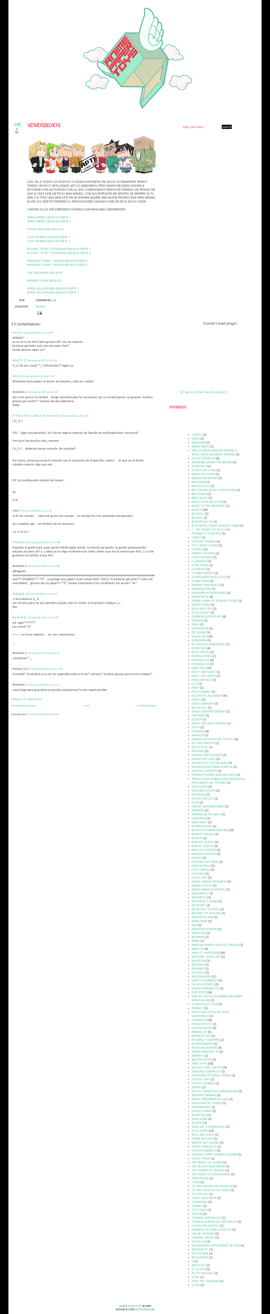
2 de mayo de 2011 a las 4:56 (41, 360)
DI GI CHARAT (201, 612)
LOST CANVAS (201, 870)
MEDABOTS (199, 897)
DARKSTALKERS (201, 589)
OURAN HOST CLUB (205, 1004)
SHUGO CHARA (201, 1111)
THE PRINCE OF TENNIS (207, 1162)
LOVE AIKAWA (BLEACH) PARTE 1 (48, 237)
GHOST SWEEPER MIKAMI (208, 711)
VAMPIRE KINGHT (203, 1237)
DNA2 (195, 624)
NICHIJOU (198, 972)
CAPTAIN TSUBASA (204, 541)
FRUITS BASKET (201, 692)
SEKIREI (196, 1087)
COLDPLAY (198, 569)
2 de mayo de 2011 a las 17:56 (42, 617)
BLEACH (40, 306)
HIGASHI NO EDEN (203, 759)
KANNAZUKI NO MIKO (206, 814)
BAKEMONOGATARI (205, 478)
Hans (15, 332)
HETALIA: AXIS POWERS (207, 755)
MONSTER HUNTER (204, 929)
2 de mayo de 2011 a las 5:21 (39, 376)
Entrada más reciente (23, 705)
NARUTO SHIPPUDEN (205, 953)
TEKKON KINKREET (204, 1150)
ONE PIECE (199, 992)
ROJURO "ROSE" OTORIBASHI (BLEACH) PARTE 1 (59, 249)
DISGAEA (197, 620)
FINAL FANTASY (201, 680)
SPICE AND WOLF (203, 1135)
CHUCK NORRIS (202, 557)
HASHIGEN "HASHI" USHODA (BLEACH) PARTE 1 (57, 261)
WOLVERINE (200, 1257)
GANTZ (196, 699)
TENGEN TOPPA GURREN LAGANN (214, 1154)
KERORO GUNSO (203, 842)
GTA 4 (196, 727)
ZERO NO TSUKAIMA (205, 1281)
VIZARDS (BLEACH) (43, 126)
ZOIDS (196, 1285)
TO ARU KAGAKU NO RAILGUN (212, 1186)
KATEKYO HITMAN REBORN (210, 830)
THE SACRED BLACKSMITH (208, 1166)
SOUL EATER (200, 1131)
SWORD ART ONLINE (205, 1142)
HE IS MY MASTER (203, 743)
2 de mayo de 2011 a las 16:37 (41, 594)
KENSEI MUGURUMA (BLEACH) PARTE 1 (53, 288)
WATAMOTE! (200, 1249)
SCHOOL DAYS (201, 1079)
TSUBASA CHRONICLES (206, 1218)
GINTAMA (198, 715)
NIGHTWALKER (201, 976)
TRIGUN (197, 1214)
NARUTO (198, 949)
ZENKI (195, 1277)
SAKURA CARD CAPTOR (207, 1067)
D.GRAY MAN (200, 581)
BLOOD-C (198, 514)
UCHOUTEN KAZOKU (205, 1226)
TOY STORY (199, 1210)
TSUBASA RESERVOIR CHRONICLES (214, 1222)
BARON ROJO (201, 486)
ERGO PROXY (200, 652)
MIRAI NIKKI (199, 921)
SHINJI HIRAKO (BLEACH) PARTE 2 (49, 221)
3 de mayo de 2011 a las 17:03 (46, 669)
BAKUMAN (198, 482)
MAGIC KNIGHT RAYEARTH (209, 881)
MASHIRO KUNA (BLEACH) (44, 280)
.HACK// (197, 434)
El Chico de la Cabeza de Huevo (33, 415)
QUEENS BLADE (202, 1028)
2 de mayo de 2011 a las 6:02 (42, 392)
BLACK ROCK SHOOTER (207, 502)
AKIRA (196, 438)
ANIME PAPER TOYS (130, 1306)
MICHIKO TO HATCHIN (206, 913)
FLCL (194, 684)
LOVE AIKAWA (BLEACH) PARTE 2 (48, 241)
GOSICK (197, 719)
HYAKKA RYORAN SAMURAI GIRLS (214, 775)
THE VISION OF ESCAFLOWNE (211, 1174)
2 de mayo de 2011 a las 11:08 (43, 566)
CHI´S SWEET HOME (205, 545)
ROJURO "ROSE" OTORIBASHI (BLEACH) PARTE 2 (59, 253)
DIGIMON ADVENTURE (206, 616)
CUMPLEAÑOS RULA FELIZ (209, 577)
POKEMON (199, 1020)
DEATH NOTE (200, 597)
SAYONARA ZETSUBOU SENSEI (211, 1075)
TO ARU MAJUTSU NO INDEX (211, 1190)
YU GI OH (198, 1269)
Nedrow (17, 617)
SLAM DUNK (199, 1119)
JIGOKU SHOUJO (203, 798)
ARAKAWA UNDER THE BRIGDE (212, 462)
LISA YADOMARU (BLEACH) (44, 273)
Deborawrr (19, 542)
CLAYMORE (199, 561)
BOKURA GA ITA (202, 521)
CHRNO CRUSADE (203, 553)
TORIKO (197, 1206)
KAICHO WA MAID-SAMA (208, 806)
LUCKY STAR (199, 877)
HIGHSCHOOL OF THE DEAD (210, 763)
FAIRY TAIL (198, 668)
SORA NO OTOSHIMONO (208, 1127)
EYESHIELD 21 (200, 664)
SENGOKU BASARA (204, 1095)
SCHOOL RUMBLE (203, 1083)
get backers (199, 707)
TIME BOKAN (200, 1178)
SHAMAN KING (201, 1107)
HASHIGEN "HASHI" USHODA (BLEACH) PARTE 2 (57, 265)
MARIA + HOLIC (202, 885)
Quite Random (145, 1309)
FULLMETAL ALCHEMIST (207, 695)
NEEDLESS (198, 964)
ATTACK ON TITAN (204, 470)
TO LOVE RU (200, 1194)
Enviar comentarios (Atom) (43, 714)
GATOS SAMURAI (203, 703)
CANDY (196, 537)
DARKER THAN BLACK (205, 585)
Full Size (219, 392)
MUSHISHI (198, 937)
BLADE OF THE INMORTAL (208, 506)
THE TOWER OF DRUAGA (208, 1170)
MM (194, 925)
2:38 (53, 300)
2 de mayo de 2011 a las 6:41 (36, 510)
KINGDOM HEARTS (204, 854)
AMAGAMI (198, 442)
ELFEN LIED (199, 648)
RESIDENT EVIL (201, 1036)
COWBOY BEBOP (203, 573)
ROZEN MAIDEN (202, 1044)
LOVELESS (198, 873)
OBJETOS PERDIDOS (205, 980)
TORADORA (199, 1202)
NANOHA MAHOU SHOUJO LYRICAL (215, 945)
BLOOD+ (197, 517)
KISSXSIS (197, 858)
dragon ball (199, 636)
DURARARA (199, 640)
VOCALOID (199, 1241)
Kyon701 (17, 360)
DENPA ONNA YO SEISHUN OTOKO (215, 601)
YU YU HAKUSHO (203, 1273)
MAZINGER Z (200, 893)
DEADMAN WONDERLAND (209, 593)
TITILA (196, 1182)
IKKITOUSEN (200, 786)
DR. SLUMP (199, 632)
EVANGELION (200, 660)
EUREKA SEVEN (201, 656)
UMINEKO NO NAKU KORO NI (211, 1229)
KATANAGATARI (202, 826)
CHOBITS (197, 549)
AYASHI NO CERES (203, 474)
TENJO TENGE (201, 1158)
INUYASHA (198, 794)
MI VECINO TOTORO (205, 909)
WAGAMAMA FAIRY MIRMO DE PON (216, 1245)
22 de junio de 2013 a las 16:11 (43, 685)
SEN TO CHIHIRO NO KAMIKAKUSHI (215, 1091)
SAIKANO (198, 1055)
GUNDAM (198, 731)
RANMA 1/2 (199, 1032)
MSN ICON (199, 933)
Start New (204, 392)
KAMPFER (198, 810)
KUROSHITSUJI (201, 866)
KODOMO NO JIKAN (205, 862)
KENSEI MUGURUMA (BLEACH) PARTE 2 (53, 292)
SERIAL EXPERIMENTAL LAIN (210, 1099)
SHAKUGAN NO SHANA (206, 1103)
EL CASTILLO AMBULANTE (208, 644)
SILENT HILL (199, 1115)
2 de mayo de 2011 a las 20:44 (43, 653)
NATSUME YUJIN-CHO (206, 957)
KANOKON (199, 818)
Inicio (86, 705)
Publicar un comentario (26, 699)
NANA (196, 941)
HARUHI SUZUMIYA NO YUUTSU (213, 739)
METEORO (199, 905)
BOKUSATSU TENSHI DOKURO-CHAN (215, 525)
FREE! (195, 688)
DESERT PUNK (201, 605)
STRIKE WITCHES (202, 1138)
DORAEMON (200, 628)
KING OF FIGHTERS (204, 850)
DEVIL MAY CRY (202, 608)
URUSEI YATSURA (203, 1233)
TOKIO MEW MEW (204, 1198)
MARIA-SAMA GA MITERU (208, 889)
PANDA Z (197, 1008)
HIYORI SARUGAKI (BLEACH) (45, 229)
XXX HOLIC (198, 1265)
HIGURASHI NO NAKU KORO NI (212, 767)
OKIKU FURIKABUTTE (205, 988)
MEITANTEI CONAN (204, 901)
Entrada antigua (146, 705)
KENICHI (197, 838)
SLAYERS (197, 1123)
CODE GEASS (200, 565)
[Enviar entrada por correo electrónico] (39, 313)
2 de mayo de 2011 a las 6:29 (73, 416)
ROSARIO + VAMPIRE (205, 1040)
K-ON (195, 802)
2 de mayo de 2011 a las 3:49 (37, 332)
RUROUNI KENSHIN (204, 1048)
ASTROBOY (199, 466)
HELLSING (198, 751)
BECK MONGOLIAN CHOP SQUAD (213, 490)
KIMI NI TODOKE (202, 846)
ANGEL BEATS (200, 446)
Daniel (16, 376)
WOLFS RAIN (200, 1253)
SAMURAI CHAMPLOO (206, 1071)
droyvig (17, 593)
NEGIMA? (198, 968)
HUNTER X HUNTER (204, 771)
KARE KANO (199, 822)
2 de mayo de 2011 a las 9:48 (44, 542)
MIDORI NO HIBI (202, 917)
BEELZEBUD (199, 494)
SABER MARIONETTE (205, 1051)
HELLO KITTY (200, 747)
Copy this (189, 392)
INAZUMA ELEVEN (203, 790)
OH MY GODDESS (203, 984)
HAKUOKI (198, 735)
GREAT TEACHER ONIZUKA (209, 723)
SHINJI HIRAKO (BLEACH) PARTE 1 (49, 217)
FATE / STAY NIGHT (204, 672)
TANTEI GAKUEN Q (204, 1146)
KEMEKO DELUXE (203, 834)
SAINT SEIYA (199, 1063)
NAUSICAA (198, 960)
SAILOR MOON (201, 1059)
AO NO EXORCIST (203, 458)
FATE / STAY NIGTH (204, 676)
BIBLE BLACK (200, 498)
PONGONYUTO (202, 1024)
